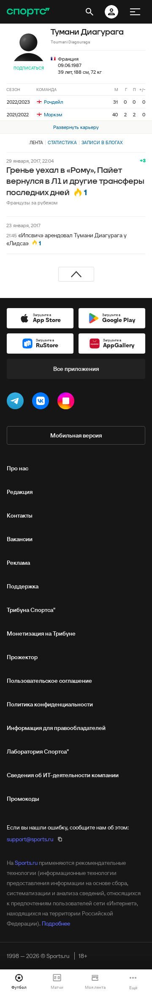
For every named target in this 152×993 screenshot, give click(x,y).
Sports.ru (26, 863)
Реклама (18, 562)
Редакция (20, 492)
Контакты (20, 515)
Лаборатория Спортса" (38, 751)
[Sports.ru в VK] (42, 402)
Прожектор (22, 657)
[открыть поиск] (89, 12)
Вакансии (20, 539)
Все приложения (76, 369)
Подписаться (29, 68)
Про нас (17, 468)
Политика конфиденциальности (50, 704)
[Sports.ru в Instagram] (67, 402)
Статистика (62, 142)
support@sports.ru (30, 839)
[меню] (135, 11)
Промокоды (23, 798)
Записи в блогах (101, 142)
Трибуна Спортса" (31, 610)
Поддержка (22, 586)
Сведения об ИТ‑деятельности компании (63, 775)
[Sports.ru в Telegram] (17, 402)
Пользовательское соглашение (49, 680)
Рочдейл (53, 102)
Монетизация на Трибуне (41, 633)
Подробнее (56, 923)
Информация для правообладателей (56, 728)
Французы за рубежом (31, 202)
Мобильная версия (76, 435)
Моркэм (52, 114)
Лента (36, 142)
